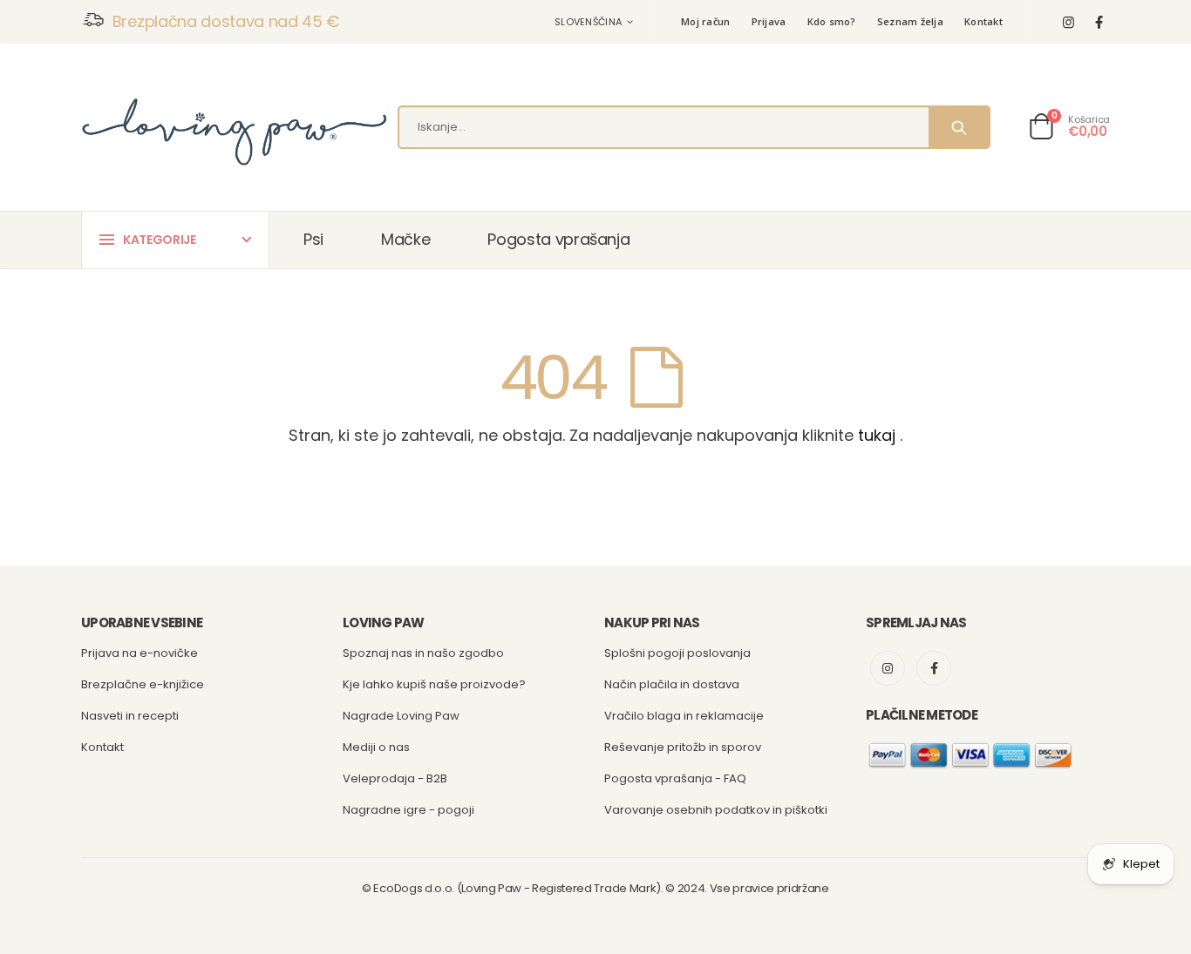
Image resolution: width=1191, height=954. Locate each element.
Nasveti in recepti (130, 715)
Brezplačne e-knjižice (142, 684)
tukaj (876, 435)
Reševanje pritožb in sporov (682, 747)
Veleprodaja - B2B (395, 778)
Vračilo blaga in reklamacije (684, 715)
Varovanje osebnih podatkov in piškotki (715, 810)
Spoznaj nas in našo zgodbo (423, 653)
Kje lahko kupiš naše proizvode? (434, 684)
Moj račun (705, 21)
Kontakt (983, 21)
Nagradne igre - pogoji (408, 810)
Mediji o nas (376, 747)
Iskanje (959, 127)
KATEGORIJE (159, 239)
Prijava (769, 21)
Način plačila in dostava (671, 684)
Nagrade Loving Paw (401, 715)
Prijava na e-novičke (139, 653)
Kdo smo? (831, 21)
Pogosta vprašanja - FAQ (675, 778)
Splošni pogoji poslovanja (677, 653)
